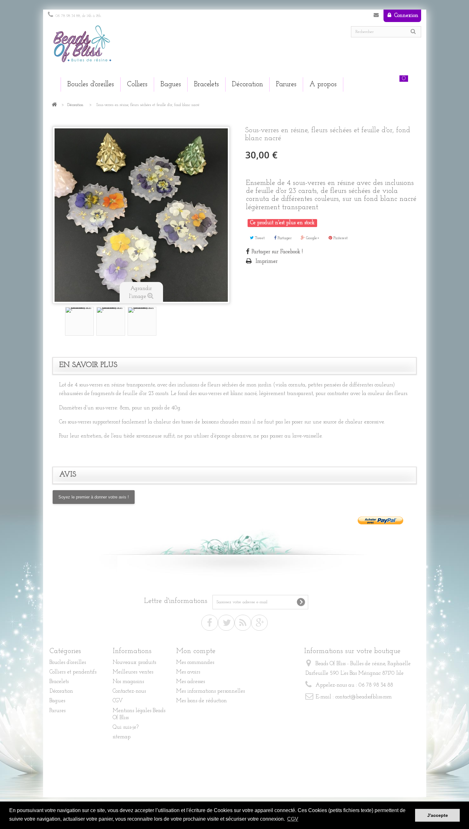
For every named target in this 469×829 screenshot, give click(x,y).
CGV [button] (292, 819)
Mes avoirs (188, 672)
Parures (57, 710)
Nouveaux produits (134, 662)
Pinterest (340, 238)
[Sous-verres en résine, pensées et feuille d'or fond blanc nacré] (79, 321)
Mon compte (195, 651)
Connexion (405, 15)
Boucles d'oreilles (67, 662)
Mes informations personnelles (210, 691)
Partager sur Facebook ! (277, 252)
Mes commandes (195, 662)
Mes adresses (190, 681)
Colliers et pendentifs (72, 672)
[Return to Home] (54, 105)
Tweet (259, 238)
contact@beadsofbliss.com (363, 697)
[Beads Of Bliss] (138, 47)
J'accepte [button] (437, 815)
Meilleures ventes (133, 672)
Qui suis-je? (125, 727)
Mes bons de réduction (201, 701)
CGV (118, 701)
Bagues (57, 701)
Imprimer (267, 261)
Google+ (312, 238)
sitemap (121, 737)
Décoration (75, 105)
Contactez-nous (376, 16)
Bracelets (59, 681)
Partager (284, 238)
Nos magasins (128, 681)
